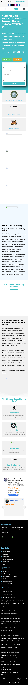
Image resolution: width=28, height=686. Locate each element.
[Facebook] (9, 5)
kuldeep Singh (14, 500)
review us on (12, 494)
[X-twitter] (12, 5)
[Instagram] (15, 5)
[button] (24, 8)
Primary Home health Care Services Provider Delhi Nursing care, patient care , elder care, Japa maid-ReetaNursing (16, 482)
